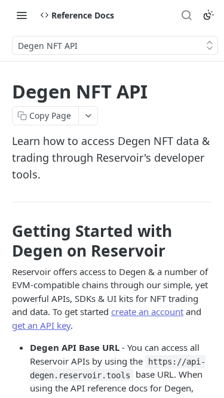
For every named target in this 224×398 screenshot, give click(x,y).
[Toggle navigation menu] (21, 14)
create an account (147, 311)
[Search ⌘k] (186, 14)
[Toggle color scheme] (208, 14)
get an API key (41, 325)
